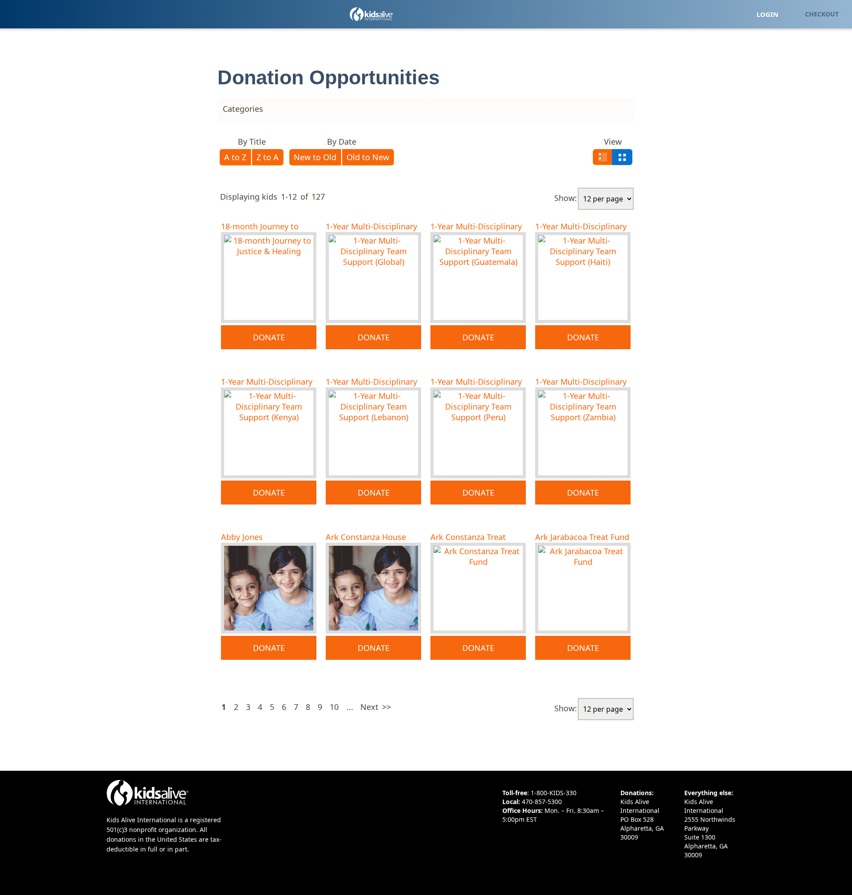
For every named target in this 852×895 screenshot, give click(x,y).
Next (369, 707)
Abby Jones (242, 537)
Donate (269, 337)
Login (767, 14)
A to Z (235, 157)
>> (386, 707)
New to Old (315, 157)
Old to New (368, 157)
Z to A (267, 157)
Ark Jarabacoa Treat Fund (582, 537)
